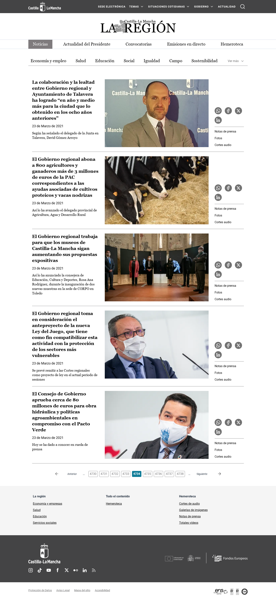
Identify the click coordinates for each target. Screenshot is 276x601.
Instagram (30, 570)
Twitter (66, 570)
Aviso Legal (63, 590)
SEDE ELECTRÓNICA (111, 6)
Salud (81, 60)
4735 (147, 474)
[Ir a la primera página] (59, 474)
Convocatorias (139, 44)
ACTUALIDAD (227, 6)
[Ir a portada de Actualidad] (138, 27)
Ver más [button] (233, 61)
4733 (125, 474)
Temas (134, 6)
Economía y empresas (47, 503)
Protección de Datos (40, 590)
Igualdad (152, 60)
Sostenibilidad (205, 60)
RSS (93, 570)
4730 (93, 474)
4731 (104, 474)
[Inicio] (79, 553)
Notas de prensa (225, 131)
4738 (180, 474)
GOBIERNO (201, 6)
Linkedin (84, 570)
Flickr (75, 570)
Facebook (57, 570)
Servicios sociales (45, 523)
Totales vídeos (188, 523)
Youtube (48, 570)
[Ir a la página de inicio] (44, 6)
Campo (175, 60)
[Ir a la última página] (216, 474)
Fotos (218, 138)
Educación (104, 60)
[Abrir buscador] (243, 6)
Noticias (40, 44)
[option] (48, 61)
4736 (158, 474)
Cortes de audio (189, 503)
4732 (115, 474)
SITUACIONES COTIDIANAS (166, 6)
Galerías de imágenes (193, 510)
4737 (169, 474)
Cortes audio (223, 145)
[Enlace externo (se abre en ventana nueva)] (230, 591)
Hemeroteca (232, 44)
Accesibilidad (102, 590)
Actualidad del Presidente (86, 44)
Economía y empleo (48, 60)
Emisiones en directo (186, 44)
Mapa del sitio (82, 590)
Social (129, 60)
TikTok (39, 570)
